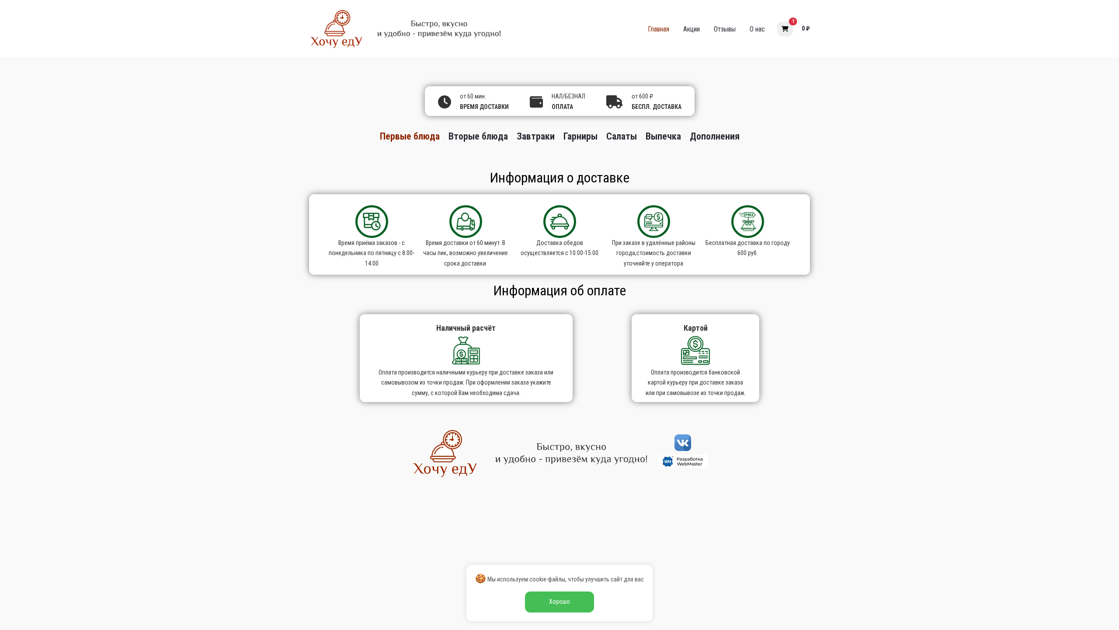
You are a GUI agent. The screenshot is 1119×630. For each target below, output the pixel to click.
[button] (785, 28)
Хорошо (559, 601)
